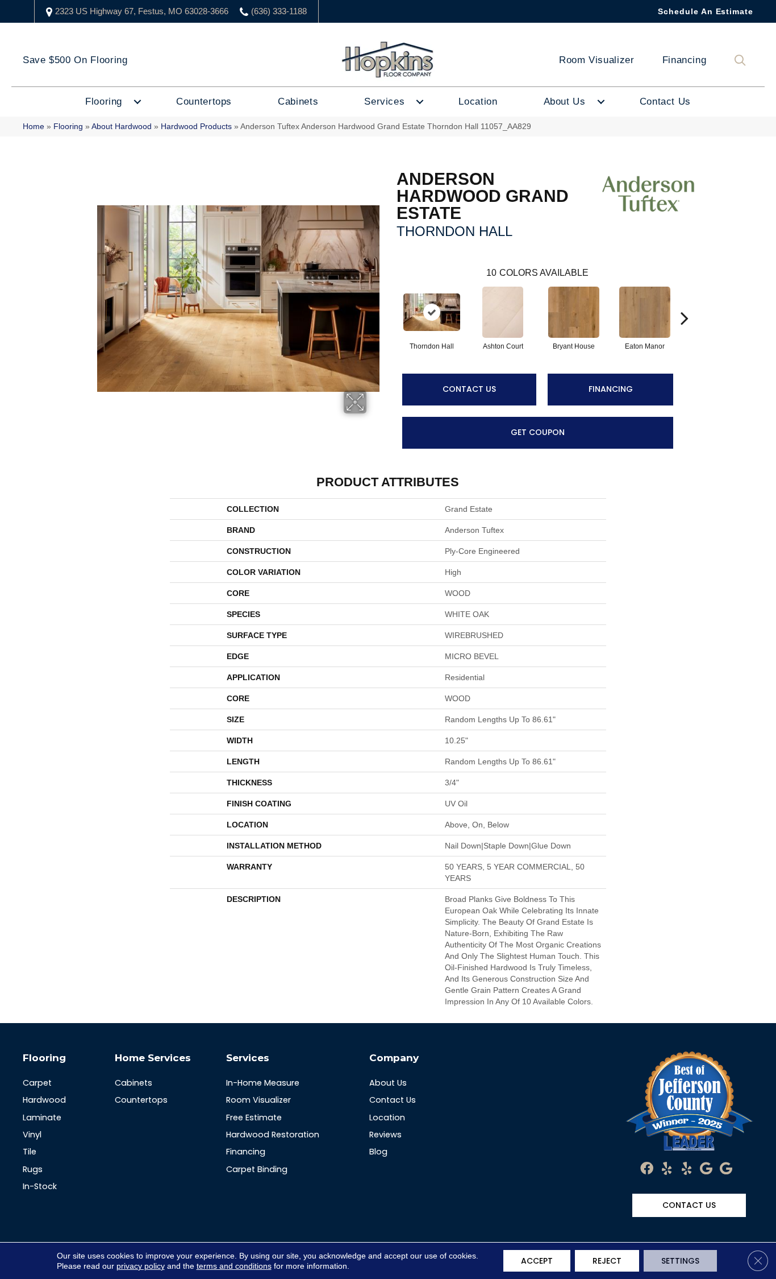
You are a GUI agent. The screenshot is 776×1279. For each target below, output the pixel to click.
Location (477, 101)
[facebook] (646, 1169)
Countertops (204, 101)
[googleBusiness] (706, 1169)
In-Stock (40, 1186)
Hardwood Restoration (272, 1134)
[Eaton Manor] (644, 312)
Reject (607, 1260)
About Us (565, 101)
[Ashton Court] (502, 312)
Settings (680, 1260)
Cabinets (298, 101)
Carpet (37, 1082)
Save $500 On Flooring (75, 60)
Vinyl (32, 1134)
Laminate (42, 1117)
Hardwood (44, 1100)
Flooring (103, 101)
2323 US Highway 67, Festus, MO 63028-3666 (141, 11)
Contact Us (665, 101)
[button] (742, 60)
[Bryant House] (573, 312)
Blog (378, 1151)
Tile (29, 1151)
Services (384, 101)
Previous (390, 301)
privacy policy (140, 1265)
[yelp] (666, 1169)
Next (684, 301)
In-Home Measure (262, 1082)
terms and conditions (234, 1265)
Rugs (33, 1169)
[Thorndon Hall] (431, 312)
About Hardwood (121, 126)
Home (33, 126)
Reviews (385, 1134)
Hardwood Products (196, 126)
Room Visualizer (597, 60)
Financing (684, 60)
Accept (537, 1260)
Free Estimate (254, 1117)
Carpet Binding (256, 1169)
